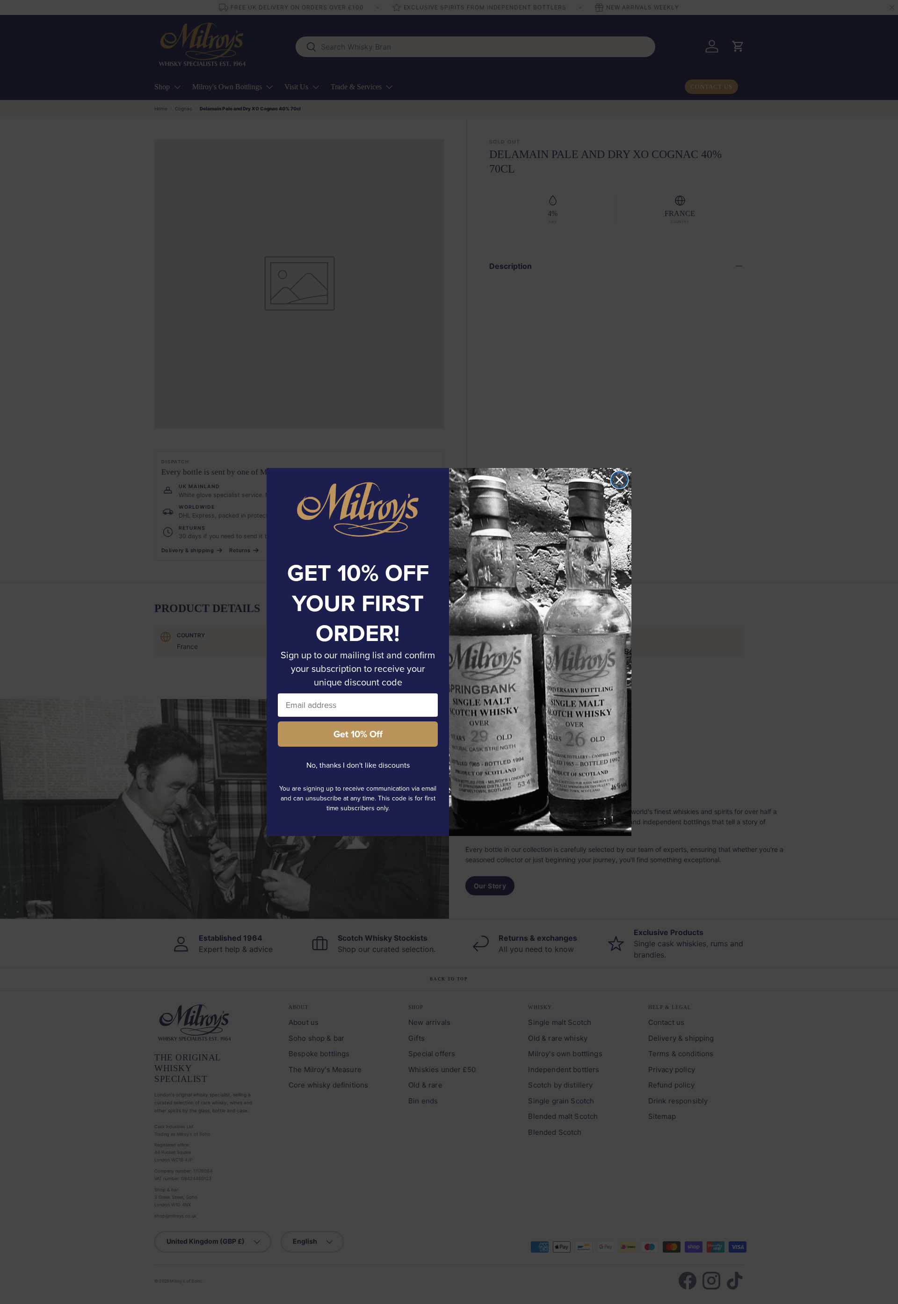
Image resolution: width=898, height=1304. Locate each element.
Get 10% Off (358, 734)
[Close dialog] (619, 480)
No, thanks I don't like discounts (358, 765)
